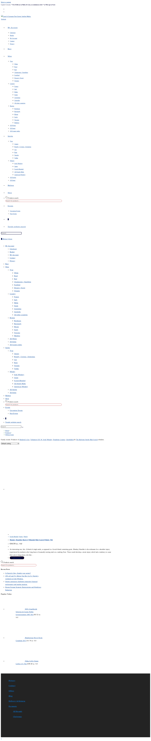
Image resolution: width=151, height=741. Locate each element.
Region (12, 318)
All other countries (21, 315)
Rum (16, 363)
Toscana (17, 333)
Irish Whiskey (19, 375)
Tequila (16, 366)
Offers (11, 691)
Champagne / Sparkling (22, 282)
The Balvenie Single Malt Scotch (87, 440)
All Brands (17, 711)
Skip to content (6, 2)
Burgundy (17, 324)
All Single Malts (20, 384)
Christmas (17, 717)
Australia (17, 312)
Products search (13, 198)
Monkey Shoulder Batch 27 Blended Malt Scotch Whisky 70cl (31, 540)
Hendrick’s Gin (24, 440)
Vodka (16, 369)
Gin (15, 360)
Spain (16, 306)
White (16, 273)
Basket (12, 252)
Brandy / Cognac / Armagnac (24, 357)
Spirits (7, 348)
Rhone (16, 327)
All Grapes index (16, 345)
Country (13, 294)
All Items (13, 342)
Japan (16, 378)
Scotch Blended (19, 381)
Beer (7, 264)
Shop (7, 398)
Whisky (12, 372)
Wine (7, 267)
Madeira (17, 336)
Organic (17, 291)
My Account (9, 246)
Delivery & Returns (17, 701)
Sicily (16, 330)
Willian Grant (9, 435)
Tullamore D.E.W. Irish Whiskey (41, 440)
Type (11, 270)
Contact (12, 258)
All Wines (13, 339)
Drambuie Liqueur (59, 440)
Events (7, 407)
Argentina (17, 309)
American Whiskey (21, 387)
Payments (13, 706)
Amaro (16, 354)
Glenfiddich (70, 440)
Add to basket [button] (17, 558)
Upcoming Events (16, 410)
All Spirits (13, 390)
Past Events (14, 413)
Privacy (12, 261)
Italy (15, 300)
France (16, 297)
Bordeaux (17, 321)
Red (15, 279)
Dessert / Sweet (19, 288)
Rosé (16, 276)
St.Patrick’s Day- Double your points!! (18, 573)
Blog (10, 696)
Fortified (17, 285)
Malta (16, 303)
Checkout (13, 249)
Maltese (8, 396)
